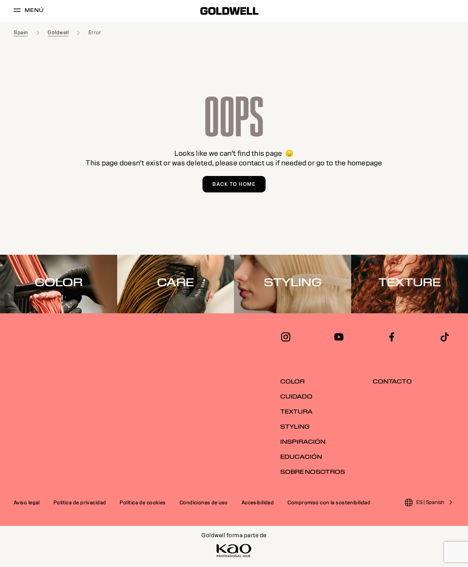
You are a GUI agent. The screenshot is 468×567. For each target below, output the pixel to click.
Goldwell (58, 32)
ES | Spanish (430, 502)
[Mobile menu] (17, 11)
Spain (21, 32)
